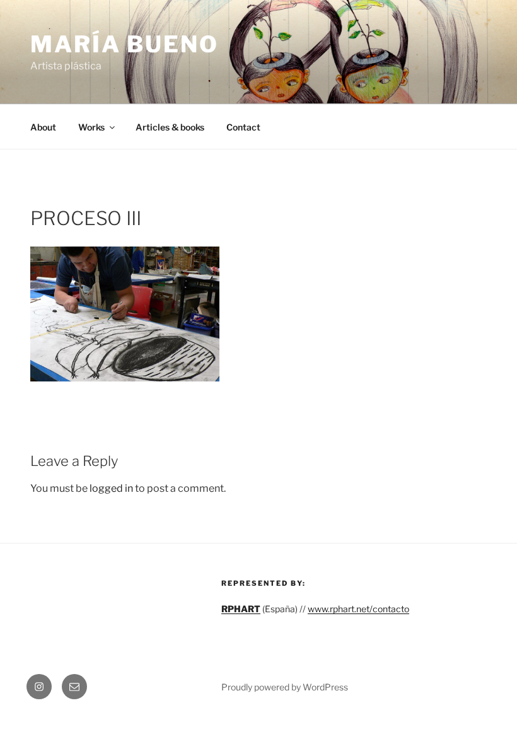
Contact (243, 127)
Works (91, 127)
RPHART (240, 608)
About (43, 127)
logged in (111, 488)
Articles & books (170, 127)
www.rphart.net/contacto (358, 608)
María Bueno (124, 44)
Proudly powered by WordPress (284, 687)
